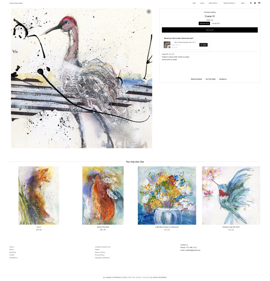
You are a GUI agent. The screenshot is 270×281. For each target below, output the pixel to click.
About (11, 249)
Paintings (12, 252)
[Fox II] (38, 195)
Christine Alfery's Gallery (16, 3)
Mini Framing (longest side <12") (184, 42)
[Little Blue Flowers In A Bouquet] (167, 195)
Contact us (223, 79)
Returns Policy (100, 252)
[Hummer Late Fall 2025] (231, 195)
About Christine (213, 3)
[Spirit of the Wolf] (103, 195)
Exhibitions (13, 258)
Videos (97, 249)
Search (243, 3)
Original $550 (204, 23)
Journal (202, 3)
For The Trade (210, 79)
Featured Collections (229, 3)
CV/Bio (11, 255)
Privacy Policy (99, 255)
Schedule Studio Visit (102, 247)
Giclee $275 (216, 23)
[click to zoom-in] (148, 11)
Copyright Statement (102, 258)
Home (194, 3)
